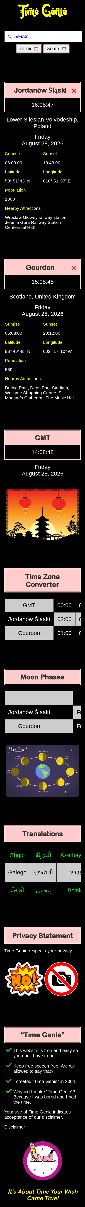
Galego (17, 872)
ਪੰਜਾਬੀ (17, 890)
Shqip (17, 855)
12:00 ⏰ (29, 49)
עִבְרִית (75, 872)
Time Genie (42, 11)
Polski (75, 890)
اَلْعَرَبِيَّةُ (43, 855)
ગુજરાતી (43, 872)
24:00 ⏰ (56, 49)
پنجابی (43, 890)
